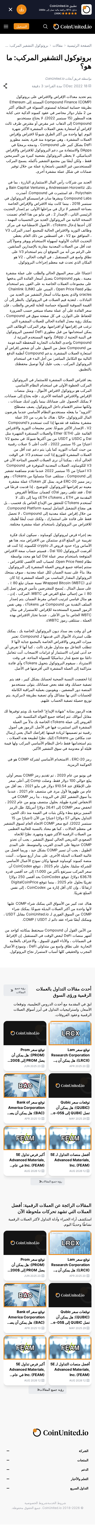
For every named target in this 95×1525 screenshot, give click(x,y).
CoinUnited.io (72, 26)
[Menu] (6, 26)
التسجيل (21, 26)
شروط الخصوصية (36, 1503)
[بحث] (45, 26)
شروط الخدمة (57, 1503)
